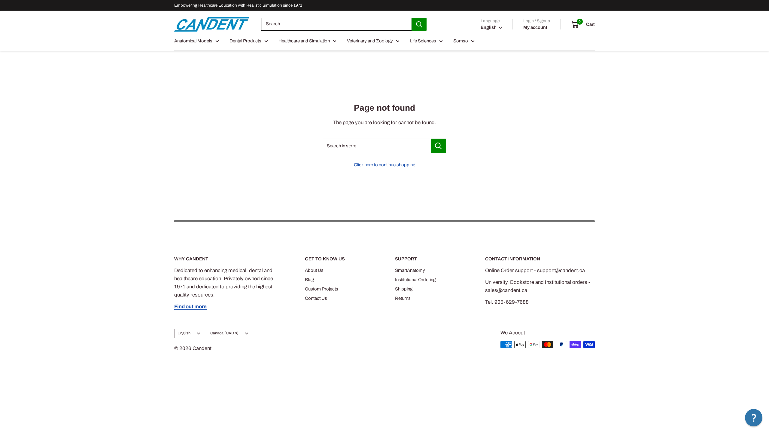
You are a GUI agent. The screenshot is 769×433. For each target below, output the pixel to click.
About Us (314, 270)
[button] (753, 417)
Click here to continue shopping (384, 164)
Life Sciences (423, 40)
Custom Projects (321, 289)
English (184, 333)
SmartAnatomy (410, 270)
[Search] (419, 24)
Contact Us (316, 298)
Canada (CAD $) (224, 333)
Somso (460, 40)
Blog (309, 279)
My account (535, 27)
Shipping (403, 289)
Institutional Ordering (415, 279)
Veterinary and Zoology (370, 40)
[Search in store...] (438, 146)
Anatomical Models (193, 40)
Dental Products (245, 40)
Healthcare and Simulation (304, 40)
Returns (403, 298)
